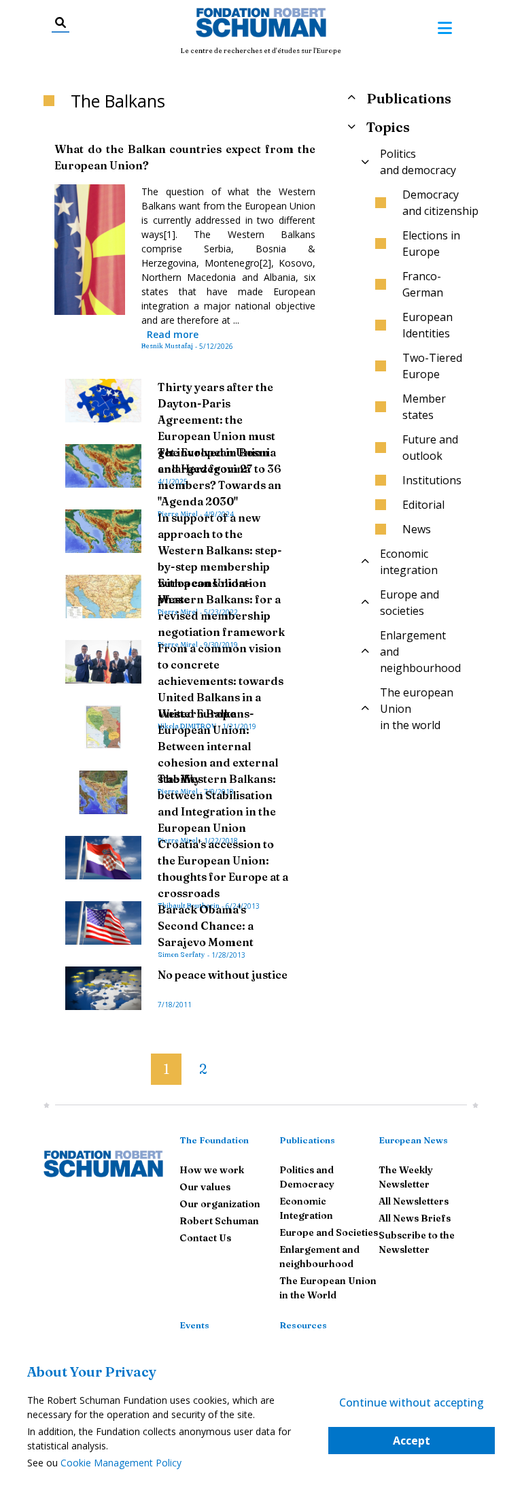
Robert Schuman (219, 1221)
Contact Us (205, 1238)
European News (413, 1139)
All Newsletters (414, 1201)
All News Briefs (415, 1218)
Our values (204, 1187)
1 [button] (166, 1068)
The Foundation (214, 1139)
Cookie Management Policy (120, 1462)
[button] (140, 1063)
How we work (211, 1170)
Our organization (219, 1204)
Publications (307, 1139)
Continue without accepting (411, 1402)
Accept (411, 1440)
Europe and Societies (328, 1232)
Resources (303, 1324)
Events (194, 1324)
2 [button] (203, 1068)
